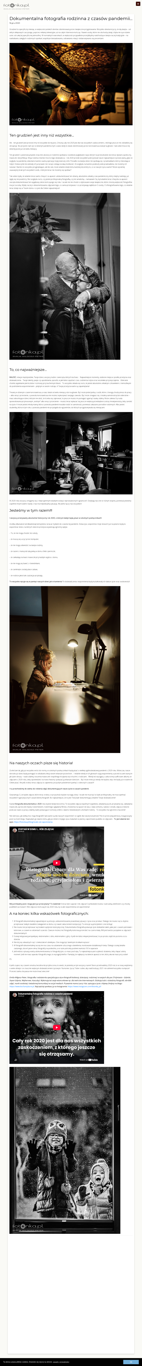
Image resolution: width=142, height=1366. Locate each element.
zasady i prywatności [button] (61, 1362)
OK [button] (131, 1362)
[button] (138, 4)
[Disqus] (71, 1265)
